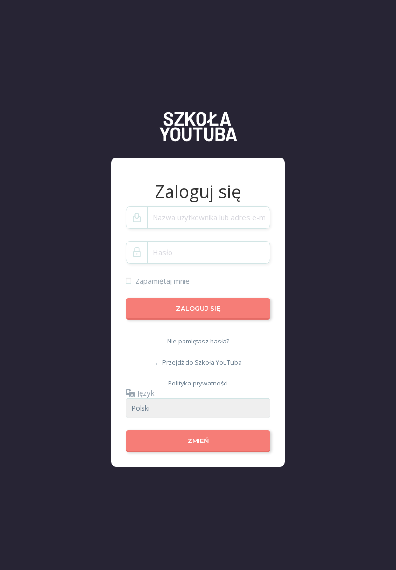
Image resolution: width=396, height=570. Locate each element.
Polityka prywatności (198, 383)
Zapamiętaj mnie (162, 280)
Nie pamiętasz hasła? (198, 341)
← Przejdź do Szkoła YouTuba (198, 362)
